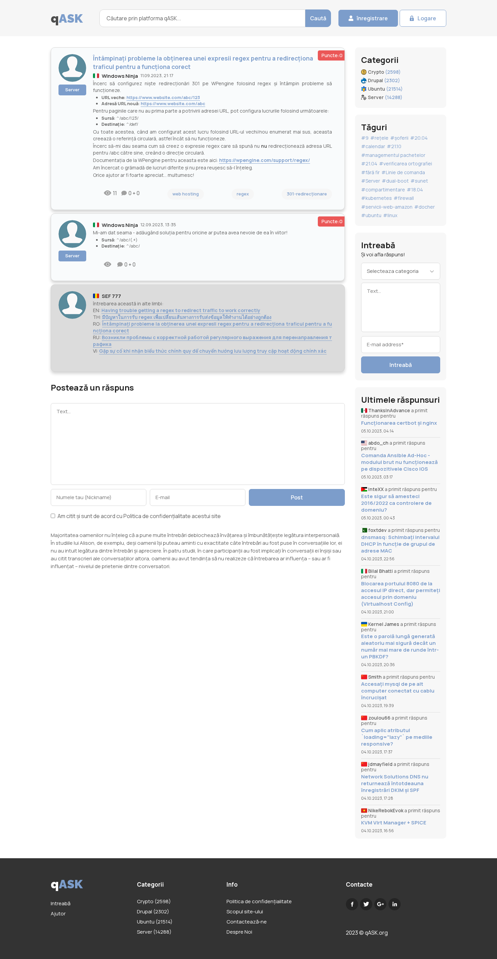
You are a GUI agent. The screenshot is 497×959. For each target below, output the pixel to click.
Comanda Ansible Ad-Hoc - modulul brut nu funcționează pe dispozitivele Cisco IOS (399, 462)
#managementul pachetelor (393, 155)
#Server (370, 181)
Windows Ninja (120, 75)
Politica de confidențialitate (157, 516)
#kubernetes (376, 198)
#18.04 (415, 189)
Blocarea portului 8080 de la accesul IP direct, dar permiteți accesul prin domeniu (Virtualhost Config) (400, 593)
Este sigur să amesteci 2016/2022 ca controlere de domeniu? (396, 503)
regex (243, 194)
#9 (365, 138)
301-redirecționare (307, 194)
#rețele (379, 138)
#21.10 (394, 146)
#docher (424, 207)
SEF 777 (111, 296)
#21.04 (369, 163)
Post (297, 497)
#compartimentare (383, 189)
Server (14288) (154, 931)
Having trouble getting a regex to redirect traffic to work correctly (180, 310)
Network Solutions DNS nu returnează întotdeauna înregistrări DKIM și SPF (394, 783)
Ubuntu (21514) (154, 921)
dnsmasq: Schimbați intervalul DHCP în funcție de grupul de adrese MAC (400, 544)
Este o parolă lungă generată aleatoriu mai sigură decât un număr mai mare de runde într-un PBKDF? (400, 646)
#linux (390, 215)
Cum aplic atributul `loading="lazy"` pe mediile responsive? (396, 737)
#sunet (419, 181)
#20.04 (419, 138)
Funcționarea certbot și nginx (399, 423)
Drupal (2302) (153, 911)
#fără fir (370, 172)
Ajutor (58, 913)
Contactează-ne (247, 921)
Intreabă (400, 365)
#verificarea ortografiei (405, 163)
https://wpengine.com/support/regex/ (264, 160)
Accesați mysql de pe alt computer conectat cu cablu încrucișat (397, 691)
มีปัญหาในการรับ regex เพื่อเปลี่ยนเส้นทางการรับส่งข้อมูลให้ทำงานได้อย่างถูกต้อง (186, 317)
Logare (427, 18)
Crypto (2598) (154, 901)
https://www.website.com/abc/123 (163, 97)
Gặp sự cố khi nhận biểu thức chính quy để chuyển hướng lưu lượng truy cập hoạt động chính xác (213, 351)
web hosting (185, 194)
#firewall (404, 198)
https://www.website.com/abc (173, 103)
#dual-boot (395, 181)
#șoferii (399, 138)
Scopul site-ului (245, 911)
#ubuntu (371, 215)
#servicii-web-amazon (386, 207)
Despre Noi (239, 931)
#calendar (373, 146)
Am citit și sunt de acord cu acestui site (138, 516)
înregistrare (372, 18)
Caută (318, 18)
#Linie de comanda (403, 172)
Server (72, 90)
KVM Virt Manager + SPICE (393, 822)
